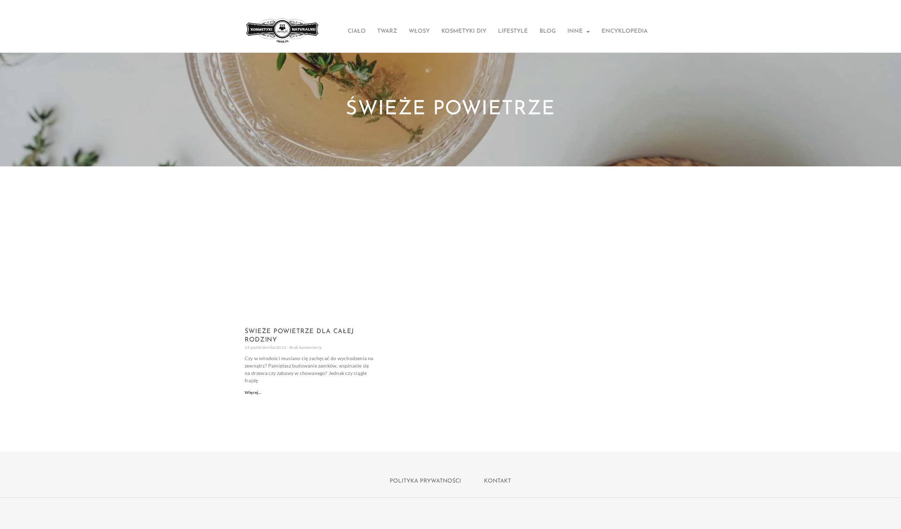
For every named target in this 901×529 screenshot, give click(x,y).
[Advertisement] (450, 219)
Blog (548, 31)
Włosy (419, 31)
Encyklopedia (624, 31)
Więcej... (253, 392)
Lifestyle (513, 31)
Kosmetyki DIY (463, 31)
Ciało (357, 31)
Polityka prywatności (425, 481)
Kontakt (497, 481)
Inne (575, 31)
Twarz (387, 31)
